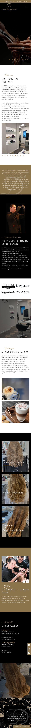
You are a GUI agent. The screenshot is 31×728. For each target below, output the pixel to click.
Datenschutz (25, 726)
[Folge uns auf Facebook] (29, 653)
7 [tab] (25, 60)
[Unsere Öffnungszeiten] (29, 645)
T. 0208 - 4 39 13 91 (9, 1)
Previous (24, 581)
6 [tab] (23, 60)
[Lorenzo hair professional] (9, 7)
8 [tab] (28, 60)
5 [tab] (20, 60)
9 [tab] (23, 156)
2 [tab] (13, 60)
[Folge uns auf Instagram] (29, 649)
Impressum (18, 726)
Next (27, 581)
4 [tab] (18, 60)
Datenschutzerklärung (20, 720)
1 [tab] (10, 60)
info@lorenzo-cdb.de (21, 1)
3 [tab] (15, 60)
